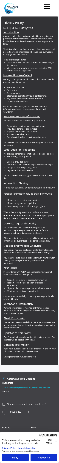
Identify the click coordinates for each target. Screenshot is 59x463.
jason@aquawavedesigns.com (22, 356)
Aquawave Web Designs (21, 378)
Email (6, 391)
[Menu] (47, 6)
